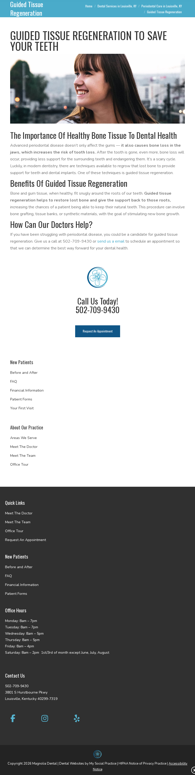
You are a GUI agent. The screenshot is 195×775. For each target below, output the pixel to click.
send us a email (110, 241)
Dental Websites (71, 763)
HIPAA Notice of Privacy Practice (142, 763)
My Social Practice (102, 763)
